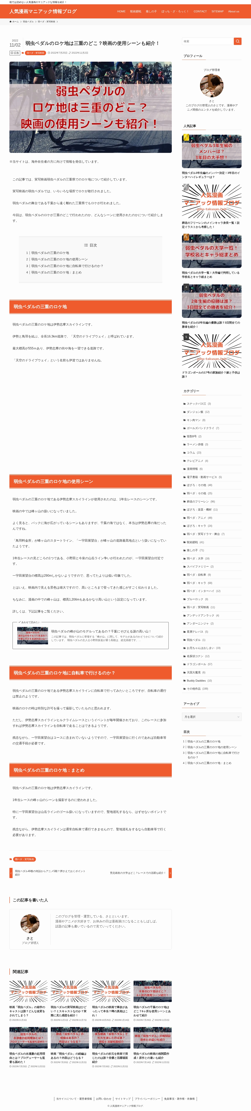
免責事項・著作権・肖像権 (179, 1098)
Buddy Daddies (199, 680)
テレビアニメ (197, 460)
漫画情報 (195, 468)
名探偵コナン (198, 656)
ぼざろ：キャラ (199, 525)
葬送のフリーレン (201, 501)
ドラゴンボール (199, 664)
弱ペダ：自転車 (199, 574)
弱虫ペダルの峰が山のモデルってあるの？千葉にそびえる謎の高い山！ (101, 631)
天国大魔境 (196, 672)
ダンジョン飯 (198, 411)
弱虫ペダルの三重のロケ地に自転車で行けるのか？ (67, 266)
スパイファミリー (200, 566)
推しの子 (195, 550)
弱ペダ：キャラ (199, 582)
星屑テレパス (197, 631)
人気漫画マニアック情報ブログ (43, 11)
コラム (194, 452)
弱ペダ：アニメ (199, 517)
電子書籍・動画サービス (204, 477)
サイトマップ (123, 1098)
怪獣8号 (194, 436)
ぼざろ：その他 (199, 485)
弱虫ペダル (196, 639)
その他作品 (197, 688)
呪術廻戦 (195, 542)
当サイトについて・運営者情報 (74, 1098)
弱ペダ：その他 (199, 493)
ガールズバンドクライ (203, 428)
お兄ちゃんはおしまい (203, 647)
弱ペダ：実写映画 (35, 53)
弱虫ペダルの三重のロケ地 (50, 252)
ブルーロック (197, 599)
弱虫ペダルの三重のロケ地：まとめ (56, 272)
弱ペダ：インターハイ (203, 590)
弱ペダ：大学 (198, 558)
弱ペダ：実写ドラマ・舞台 (206, 534)
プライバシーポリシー (147, 1098)
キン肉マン (196, 420)
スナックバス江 (199, 403)
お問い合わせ (103, 1098)
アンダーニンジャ (200, 623)
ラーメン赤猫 (197, 444)
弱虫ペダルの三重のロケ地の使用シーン (59, 259)
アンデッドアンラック (203, 615)
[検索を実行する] (238, 41)
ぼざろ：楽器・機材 (202, 509)
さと (30, 938)
